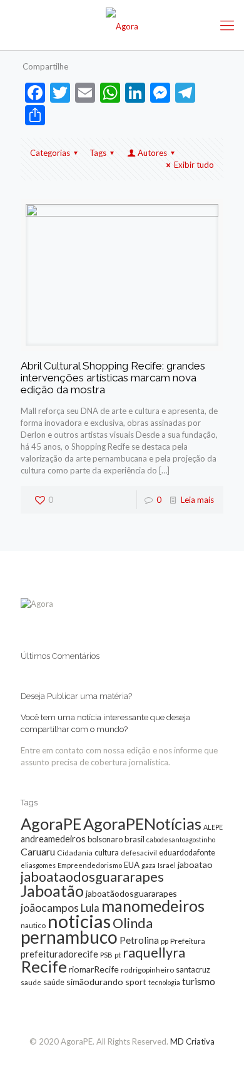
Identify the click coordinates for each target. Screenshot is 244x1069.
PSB (106, 955)
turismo (198, 981)
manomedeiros (153, 905)
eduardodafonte (187, 852)
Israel (167, 865)
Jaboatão (52, 890)
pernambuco (69, 937)
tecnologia (164, 982)
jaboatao (195, 864)
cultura (106, 852)
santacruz (193, 969)
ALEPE (213, 827)
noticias (79, 921)
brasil (135, 839)
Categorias (50, 153)
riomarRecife (94, 969)
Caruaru (38, 851)
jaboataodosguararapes (92, 877)
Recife (44, 966)
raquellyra (154, 952)
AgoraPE (51, 823)
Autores (152, 153)
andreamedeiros (53, 839)
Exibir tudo (194, 165)
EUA (132, 865)
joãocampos (50, 907)
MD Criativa (192, 1041)
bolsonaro (105, 839)
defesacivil (139, 853)
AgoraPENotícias (142, 823)
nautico (33, 925)
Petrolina (139, 940)
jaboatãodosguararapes (131, 893)
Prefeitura (187, 941)
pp (164, 941)
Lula (90, 908)
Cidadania (75, 852)
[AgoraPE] (122, 25)
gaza (148, 865)
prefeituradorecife (59, 953)
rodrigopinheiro (147, 969)
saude (31, 982)
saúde (53, 982)
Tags (97, 153)
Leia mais (197, 500)
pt (117, 954)
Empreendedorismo (90, 865)
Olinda (133, 923)
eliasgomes (38, 865)
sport (135, 981)
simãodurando (94, 981)
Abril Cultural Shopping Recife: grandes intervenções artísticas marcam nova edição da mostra (113, 377)
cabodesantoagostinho (180, 839)
